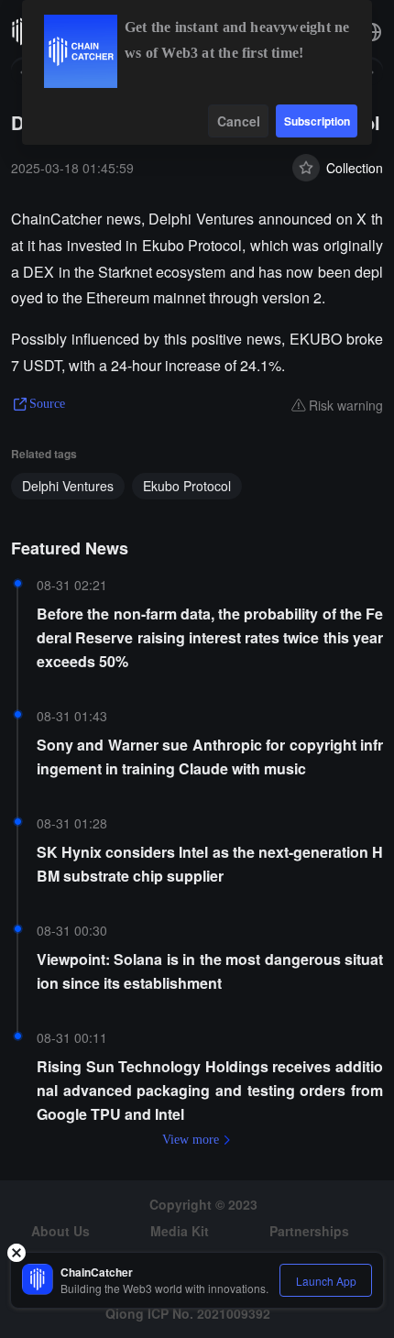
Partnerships (309, 1231)
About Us (60, 1231)
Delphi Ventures (68, 486)
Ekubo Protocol (187, 486)
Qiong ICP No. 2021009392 (187, 1313)
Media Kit (179, 1231)
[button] (372, 32)
